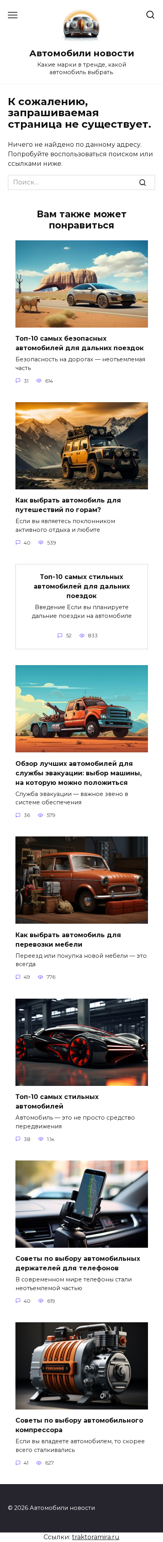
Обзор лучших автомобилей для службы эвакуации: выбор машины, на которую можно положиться (78, 772)
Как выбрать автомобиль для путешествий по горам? (68, 505)
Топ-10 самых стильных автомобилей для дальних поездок (82, 586)
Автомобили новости (81, 53)
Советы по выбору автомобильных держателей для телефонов (77, 1263)
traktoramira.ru (95, 1537)
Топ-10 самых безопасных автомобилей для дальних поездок (79, 343)
